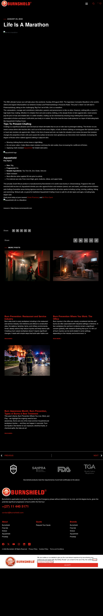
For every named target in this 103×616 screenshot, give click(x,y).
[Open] (86, 4)
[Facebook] (3, 544)
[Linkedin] (24, 544)
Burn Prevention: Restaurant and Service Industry (25, 317)
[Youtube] (13, 544)
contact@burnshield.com (13, 512)
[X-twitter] (8, 544)
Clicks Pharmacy (33, 197)
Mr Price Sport (48, 197)
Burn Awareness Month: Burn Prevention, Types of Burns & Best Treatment (26, 412)
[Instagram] (19, 544)
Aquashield (28, 148)
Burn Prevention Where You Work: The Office (72, 317)
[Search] (93, 4)
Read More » (9, 338)
